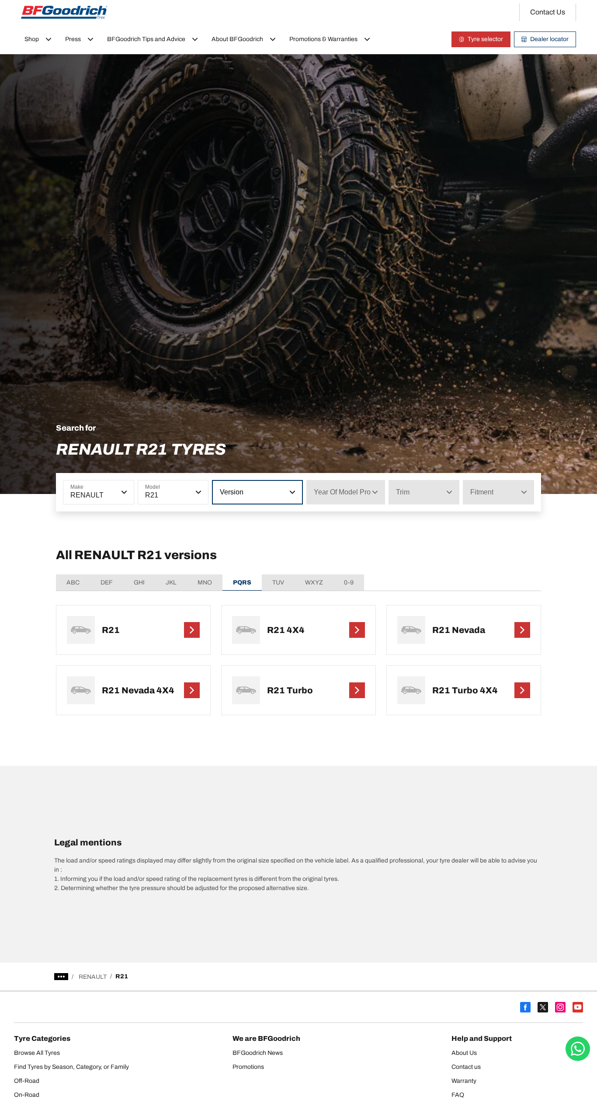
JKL (171, 582)
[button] (123, 492)
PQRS (242, 582)
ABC (73, 582)
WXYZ (314, 582)
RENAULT (93, 977)
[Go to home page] (64, 12)
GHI (139, 582)
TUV (278, 582)
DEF (107, 582)
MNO (205, 582)
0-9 (349, 582)
